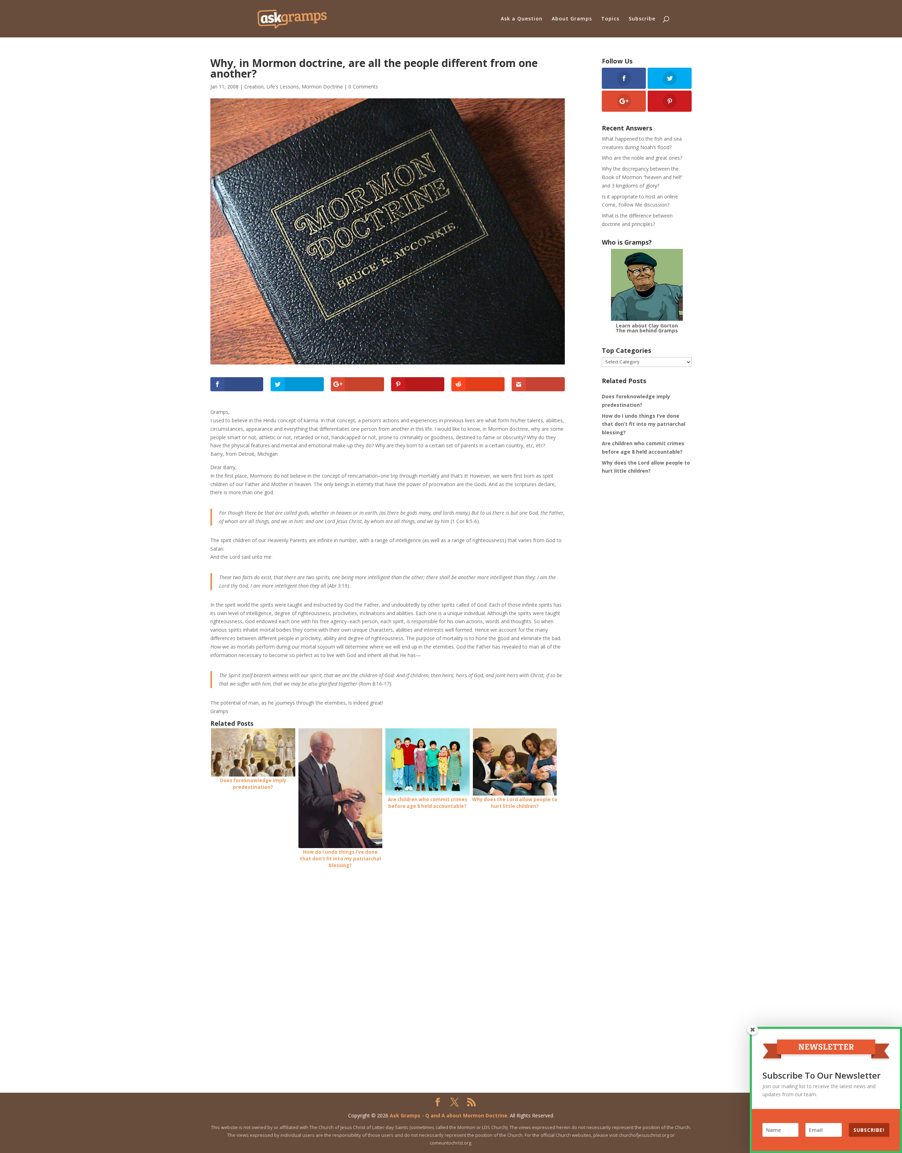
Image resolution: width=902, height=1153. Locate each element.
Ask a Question (522, 19)
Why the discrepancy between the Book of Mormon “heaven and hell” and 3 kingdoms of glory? (642, 177)
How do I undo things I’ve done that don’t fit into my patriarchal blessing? (643, 424)
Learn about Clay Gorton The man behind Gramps (647, 328)
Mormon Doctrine (322, 86)
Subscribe (642, 19)
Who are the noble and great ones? (642, 157)
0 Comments (363, 86)
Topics (610, 19)
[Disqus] (387, 964)
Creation (254, 86)
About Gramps (572, 19)
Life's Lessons (282, 86)
